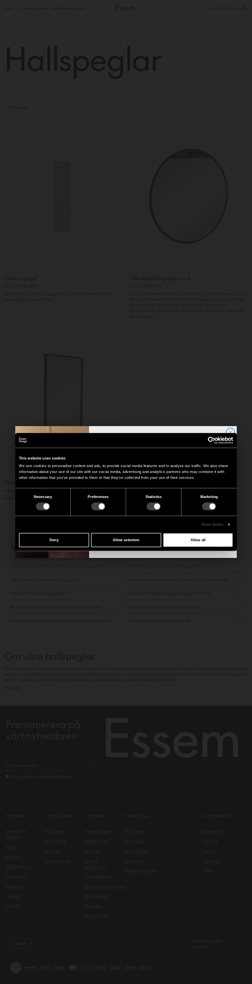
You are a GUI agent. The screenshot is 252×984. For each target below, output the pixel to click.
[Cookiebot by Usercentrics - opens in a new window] (211, 440)
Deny (53, 540)
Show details (212, 524)
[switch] (98, 506)
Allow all (197, 540)
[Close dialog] (230, 432)
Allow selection (126, 540)
